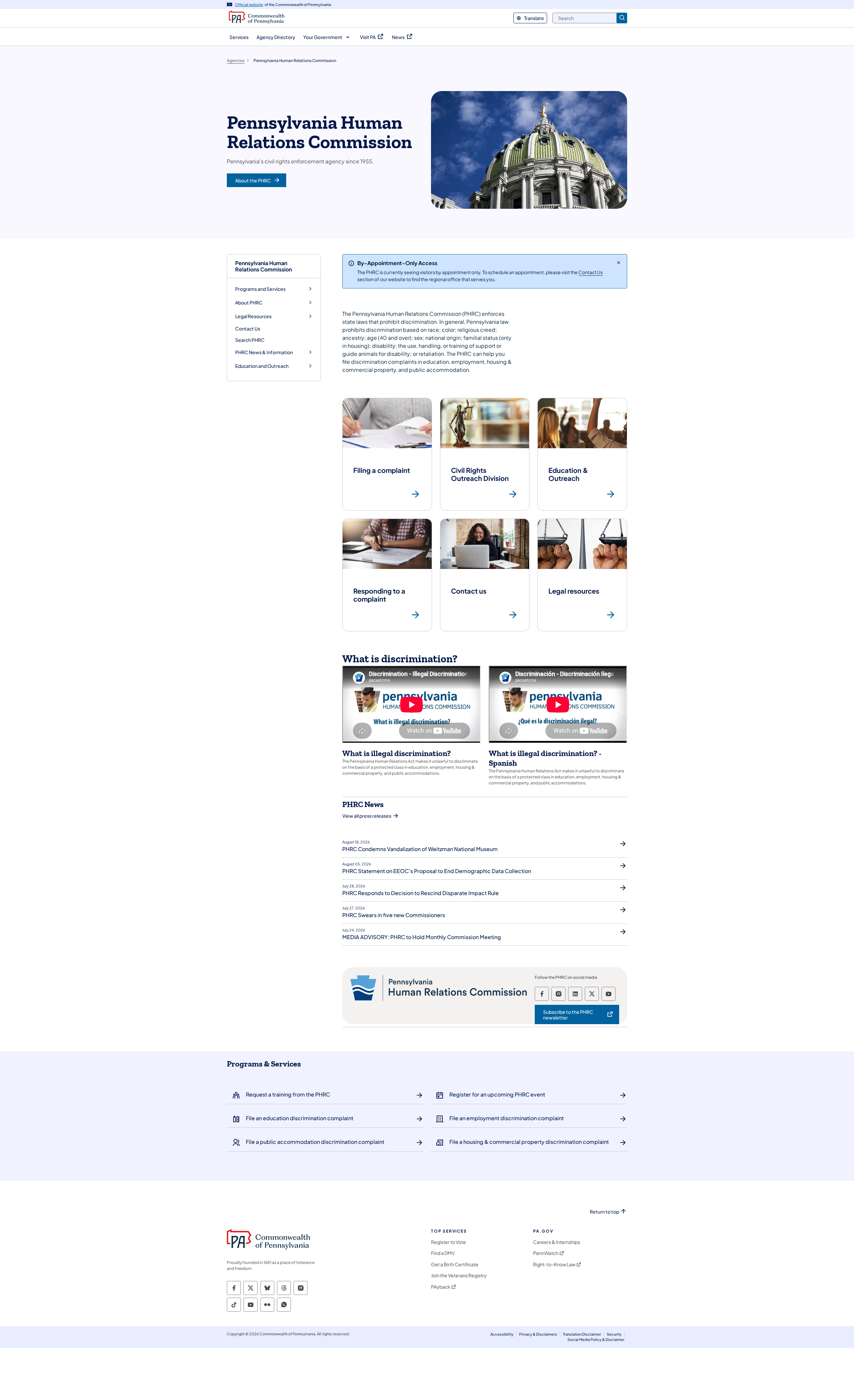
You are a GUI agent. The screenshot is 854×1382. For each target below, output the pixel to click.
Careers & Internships (556, 1242)
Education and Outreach (262, 366)
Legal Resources (253, 316)
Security (614, 1334)
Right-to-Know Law (554, 1264)
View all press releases (366, 816)
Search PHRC (250, 340)
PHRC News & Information (264, 352)
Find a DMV (443, 1253)
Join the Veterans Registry (459, 1275)
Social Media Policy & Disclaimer (595, 1339)
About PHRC (249, 302)
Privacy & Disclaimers (538, 1334)
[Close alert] (618, 262)
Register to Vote (448, 1242)
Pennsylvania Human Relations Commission (263, 266)
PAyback (440, 1287)
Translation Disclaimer (582, 1334)
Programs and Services (260, 289)
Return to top (604, 1212)
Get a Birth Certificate (454, 1264)
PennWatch (545, 1253)
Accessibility (501, 1334)
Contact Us (247, 328)
